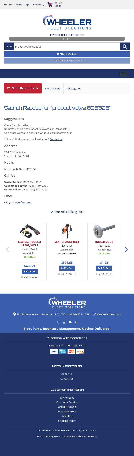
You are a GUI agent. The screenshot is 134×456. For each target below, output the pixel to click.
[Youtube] (70, 322)
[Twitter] (58, 322)
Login (27, 5)
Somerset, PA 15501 (54, 314)
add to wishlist (31, 277)
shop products (23, 88)
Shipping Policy (67, 420)
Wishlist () (39, 5)
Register (18, 5)
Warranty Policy (67, 411)
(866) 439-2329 (80, 314)
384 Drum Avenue (27, 314)
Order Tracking (67, 406)
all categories (74, 88)
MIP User (8, 5)
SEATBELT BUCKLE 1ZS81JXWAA (30, 243)
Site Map (92, 436)
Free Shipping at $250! (67, 35)
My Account (67, 397)
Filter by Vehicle (68, 54)
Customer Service (67, 402)
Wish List (67, 416)
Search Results (52, 88)
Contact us (56, 139)
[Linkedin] (76, 322)
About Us (67, 373)
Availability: (29, 253)
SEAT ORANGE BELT (66, 241)
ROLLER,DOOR (104, 241)
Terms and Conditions (73, 436)
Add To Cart (29, 271)
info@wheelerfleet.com (18, 202)
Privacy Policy (53, 436)
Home (40, 436)
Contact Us (67, 378)
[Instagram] (64, 322)
